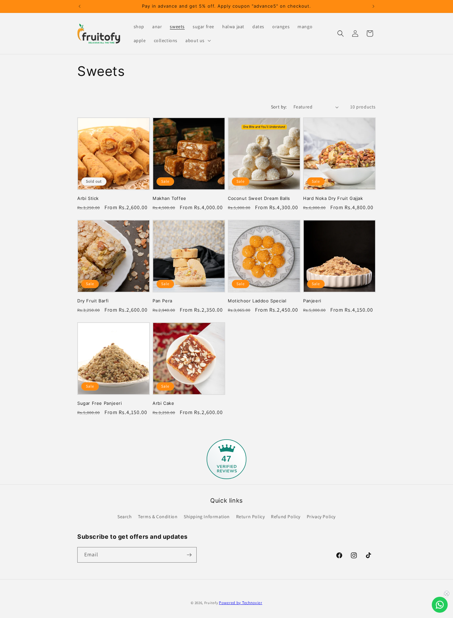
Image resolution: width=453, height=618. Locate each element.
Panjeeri (312, 300)
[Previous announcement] (79, 6)
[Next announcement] (373, 6)
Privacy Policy (321, 517)
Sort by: (279, 107)
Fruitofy (211, 602)
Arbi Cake (163, 403)
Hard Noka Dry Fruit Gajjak (333, 198)
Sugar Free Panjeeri (99, 403)
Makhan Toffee (169, 198)
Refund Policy (285, 517)
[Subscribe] (189, 555)
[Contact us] (440, 605)
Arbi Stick (88, 198)
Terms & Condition (157, 517)
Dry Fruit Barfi (93, 300)
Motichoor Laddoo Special (257, 300)
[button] (197, 40)
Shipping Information (207, 517)
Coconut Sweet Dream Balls (259, 198)
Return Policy (250, 517)
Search (124, 517)
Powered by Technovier (240, 602)
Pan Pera (162, 300)
